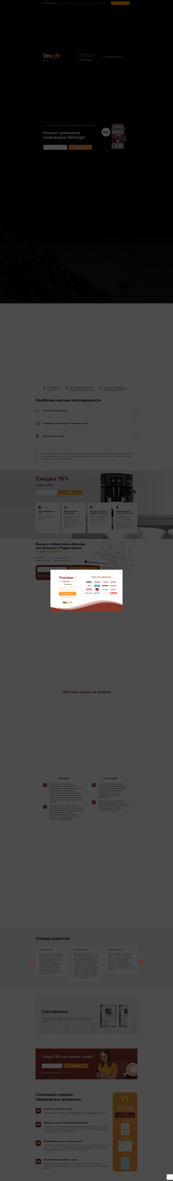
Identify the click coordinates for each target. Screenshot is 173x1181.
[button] (141, 961)
